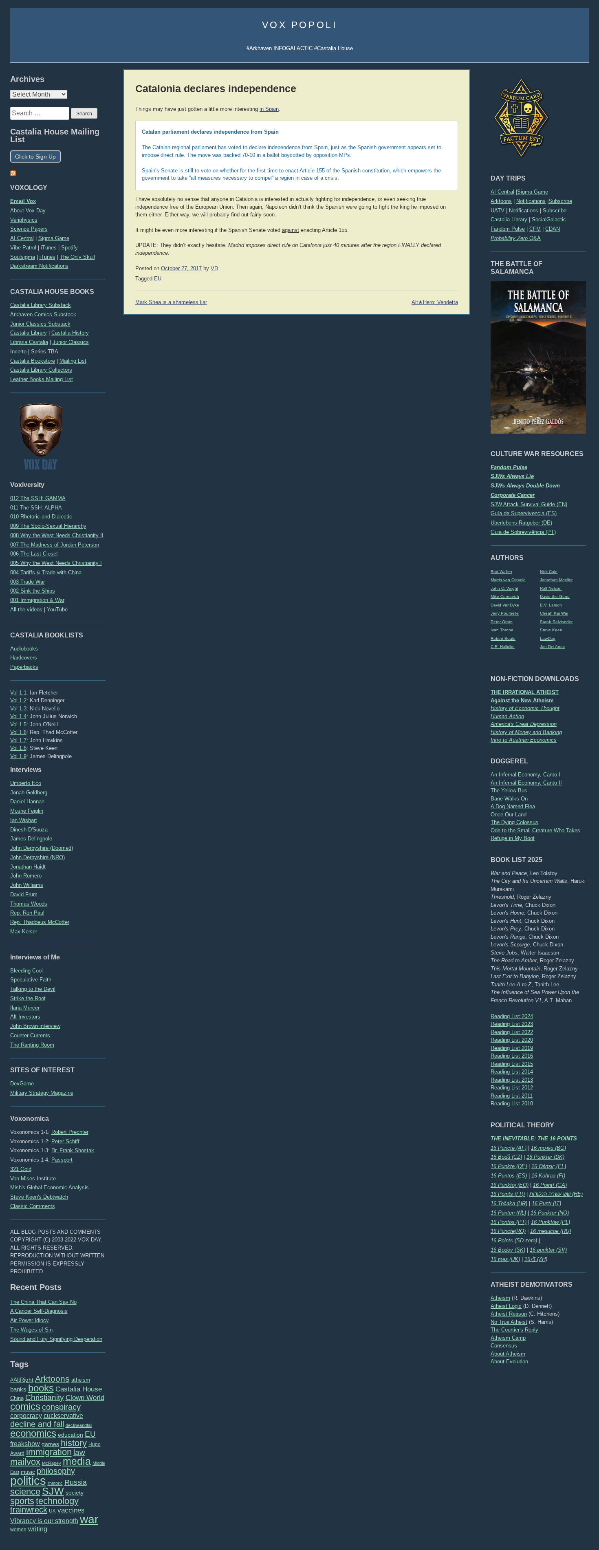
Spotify (69, 248)
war (89, 1519)
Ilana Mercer (25, 1008)
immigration (49, 1452)
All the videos (26, 609)
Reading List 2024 (512, 1016)
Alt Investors (25, 1017)
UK (52, 1511)
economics (33, 1433)
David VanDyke (505, 605)
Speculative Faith (30, 980)
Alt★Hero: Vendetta (435, 302)
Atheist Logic (506, 1306)
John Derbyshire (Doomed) (41, 848)
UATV (497, 210)
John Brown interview (35, 1026)
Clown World (85, 1397)
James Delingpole (31, 839)
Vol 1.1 (18, 693)
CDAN (552, 229)
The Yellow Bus (509, 790)
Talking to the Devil (32, 989)
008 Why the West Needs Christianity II (57, 535)
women (18, 1529)
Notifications (531, 201)
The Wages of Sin (31, 1330)
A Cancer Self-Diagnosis (39, 1311)
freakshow (25, 1443)
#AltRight (21, 1379)
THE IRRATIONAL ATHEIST (525, 692)
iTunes (49, 248)
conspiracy (61, 1406)
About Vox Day (28, 210)
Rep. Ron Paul (27, 913)
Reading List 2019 (512, 1048)
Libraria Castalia (29, 342)
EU (90, 1434)
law (79, 1452)
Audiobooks (24, 649)
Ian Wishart (23, 820)
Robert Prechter (69, 1132)
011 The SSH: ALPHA (36, 508)
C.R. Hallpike (503, 646)
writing (37, 1529)
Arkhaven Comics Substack (43, 314)
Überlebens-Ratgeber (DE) (521, 523)
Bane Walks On (509, 799)
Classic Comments (32, 1206)
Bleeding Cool (26, 971)
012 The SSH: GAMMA (38, 498)
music (28, 1472)
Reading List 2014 (512, 1072)
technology (57, 1501)
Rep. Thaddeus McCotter (39, 922)
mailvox (25, 1462)
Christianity (44, 1397)
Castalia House (78, 1389)
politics (28, 1480)
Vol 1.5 (18, 724)
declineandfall (79, 1425)
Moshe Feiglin (26, 811)
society (75, 1492)
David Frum (23, 894)
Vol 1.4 (18, 716)
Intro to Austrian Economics (524, 740)
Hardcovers (23, 658)
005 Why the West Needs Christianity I (56, 563)
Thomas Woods (28, 904)
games (50, 1444)
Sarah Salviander (556, 622)
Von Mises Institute (33, 1178)
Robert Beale (503, 638)
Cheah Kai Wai (554, 613)
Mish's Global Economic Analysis (49, 1187)
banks (18, 1389)
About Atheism (508, 1354)
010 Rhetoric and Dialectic (41, 517)
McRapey (51, 1463)
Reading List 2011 (512, 1096)
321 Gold (20, 1169)
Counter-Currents (30, 1035)
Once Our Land (508, 814)
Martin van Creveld (508, 580)
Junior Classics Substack (40, 324)
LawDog (547, 638)
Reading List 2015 (512, 1064)
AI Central (502, 192)
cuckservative (63, 1415)
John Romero (26, 876)
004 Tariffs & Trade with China (45, 572)
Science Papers (29, 229)
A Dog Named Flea (513, 806)
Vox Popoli (299, 25)
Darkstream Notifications (39, 266)
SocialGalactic (549, 219)
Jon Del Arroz (552, 646)
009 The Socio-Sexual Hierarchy (48, 526)
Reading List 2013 (512, 1080)
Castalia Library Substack (40, 305)
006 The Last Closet (34, 554)
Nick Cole (548, 571)
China (17, 1398)
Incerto (18, 351)
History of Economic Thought (525, 708)
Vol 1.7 (18, 740)
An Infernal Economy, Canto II (526, 783)
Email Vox (23, 201)
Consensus (504, 1346)
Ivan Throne (502, 630)
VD (214, 268)
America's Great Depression (524, 724)
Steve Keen (551, 630)
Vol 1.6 (18, 732)
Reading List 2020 (512, 1040)
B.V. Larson (551, 605)
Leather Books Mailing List (41, 379)
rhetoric (55, 1483)
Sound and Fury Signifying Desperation (56, 1339)
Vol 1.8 (18, 748)
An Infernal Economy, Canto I (525, 775)
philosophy (56, 1470)
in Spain (269, 109)
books (41, 1387)
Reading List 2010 (512, 1103)
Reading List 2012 (512, 1088)
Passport (62, 1160)
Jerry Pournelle (505, 613)
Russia (75, 1482)
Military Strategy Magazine (41, 1093)
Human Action (507, 716)
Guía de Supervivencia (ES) (524, 513)
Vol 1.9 (18, 756)
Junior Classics (71, 342)
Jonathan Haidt (28, 867)
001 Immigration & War (37, 600)
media (77, 1461)
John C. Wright (504, 588)
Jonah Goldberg (28, 792)
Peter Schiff (65, 1141)
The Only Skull (77, 257)
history (74, 1443)
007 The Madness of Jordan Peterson (54, 545)
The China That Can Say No (43, 1302)
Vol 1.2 (18, 700)
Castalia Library (509, 219)
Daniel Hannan (27, 801)
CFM (535, 229)
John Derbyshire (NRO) (37, 857)
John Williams (26, 885)
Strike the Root (28, 998)
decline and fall (37, 1424)
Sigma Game (532, 192)
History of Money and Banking (526, 732)
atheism (80, 1380)
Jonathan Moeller (556, 580)
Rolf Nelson (551, 588)
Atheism (500, 1298)
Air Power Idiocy (29, 1320)
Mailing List (72, 361)
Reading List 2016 (512, 1056)
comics (25, 1406)
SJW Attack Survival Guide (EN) (529, 504)
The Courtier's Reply (514, 1330)
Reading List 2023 (512, 1024)
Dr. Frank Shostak (72, 1150)
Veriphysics (23, 220)
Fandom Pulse (508, 229)
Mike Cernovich (505, 596)
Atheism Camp (508, 1338)
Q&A (516, 238)
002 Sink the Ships (32, 591)
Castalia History (70, 333)
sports (22, 1501)
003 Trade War (27, 582)
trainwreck (28, 1509)
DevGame (22, 1083)
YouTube (57, 609)
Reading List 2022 (512, 1032)
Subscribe (560, 201)
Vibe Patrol (23, 248)
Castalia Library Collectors (41, 370)
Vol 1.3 (18, 709)
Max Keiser (23, 931)
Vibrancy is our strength (44, 1520)
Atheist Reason (509, 1314)
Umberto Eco (25, 783)
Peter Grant (502, 622)
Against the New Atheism (522, 700)
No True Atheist (509, 1322)
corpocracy (26, 1415)
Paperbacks (24, 667)
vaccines (71, 1510)
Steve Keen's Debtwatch (39, 1197)
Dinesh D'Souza (29, 830)
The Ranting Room (32, 1045)
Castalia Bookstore (32, 361)
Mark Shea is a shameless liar (171, 302)
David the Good (555, 596)
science (25, 1491)
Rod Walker (501, 571)
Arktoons (501, 201)
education (70, 1434)
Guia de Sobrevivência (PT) (523, 532)
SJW (53, 1491)
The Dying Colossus (514, 822)
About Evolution (509, 1361)
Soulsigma (22, 257)
